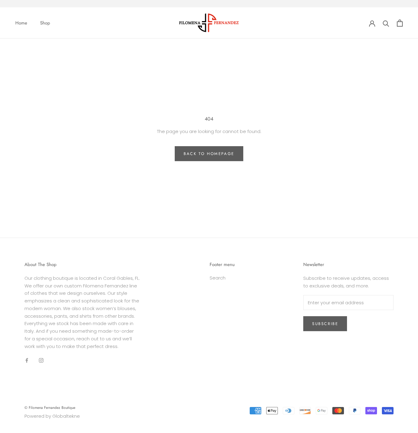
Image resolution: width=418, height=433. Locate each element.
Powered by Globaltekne (52, 416)
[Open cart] (400, 23)
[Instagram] (41, 360)
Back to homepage (209, 154)
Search (218, 278)
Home (21, 23)
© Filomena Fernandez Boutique (49, 407)
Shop (45, 23)
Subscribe (325, 324)
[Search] (386, 23)
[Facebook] (26, 360)
